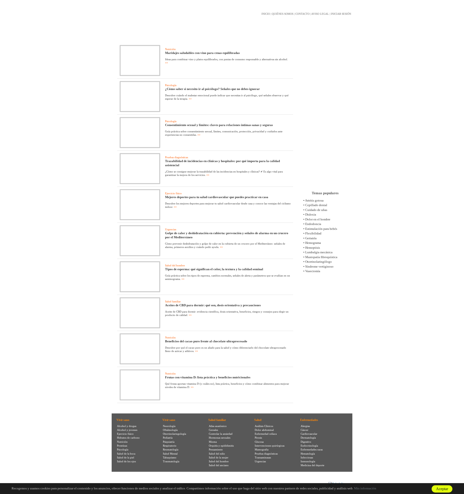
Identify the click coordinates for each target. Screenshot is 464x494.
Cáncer (304, 429)
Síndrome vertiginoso (319, 266)
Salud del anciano (219, 465)
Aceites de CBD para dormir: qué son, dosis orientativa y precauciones (213, 305)
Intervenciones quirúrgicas (269, 445)
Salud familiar (173, 301)
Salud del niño (217, 453)
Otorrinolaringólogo (318, 261)
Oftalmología (170, 429)
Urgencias (170, 229)
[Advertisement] (325, 111)
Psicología (170, 85)
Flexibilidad (313, 233)
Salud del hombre (175, 265)
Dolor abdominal (264, 429)
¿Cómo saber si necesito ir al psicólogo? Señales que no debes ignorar (212, 89)
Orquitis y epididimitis (221, 445)
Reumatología (170, 449)
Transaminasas (263, 457)
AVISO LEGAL (320, 13)
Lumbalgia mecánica (319, 252)
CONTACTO (302, 13)
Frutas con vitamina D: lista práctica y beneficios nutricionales (207, 377)
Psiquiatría (168, 441)
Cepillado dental (316, 205)
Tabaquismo (169, 457)
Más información (365, 488)
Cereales (213, 429)
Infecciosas (307, 457)
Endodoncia (313, 224)
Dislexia (310, 214)
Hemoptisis (312, 247)
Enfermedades (309, 420)
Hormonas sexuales (219, 437)
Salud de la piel (125, 457)
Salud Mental (170, 453)
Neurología (169, 426)
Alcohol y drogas (126, 426)
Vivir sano (122, 420)
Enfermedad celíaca (266, 433)
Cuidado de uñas (316, 210)
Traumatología (171, 461)
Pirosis (258, 437)
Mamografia (261, 449)
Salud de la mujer (218, 457)
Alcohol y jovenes (127, 429)
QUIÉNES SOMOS (282, 13)
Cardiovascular (309, 433)
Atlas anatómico (218, 426)
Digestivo (306, 441)
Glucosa (259, 441)
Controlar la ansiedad (220, 433)
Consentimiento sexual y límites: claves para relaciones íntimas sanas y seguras (219, 125)
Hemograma (313, 243)
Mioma (213, 441)
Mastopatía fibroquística (321, 257)
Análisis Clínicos (264, 426)
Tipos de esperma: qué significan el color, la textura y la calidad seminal (214, 269)
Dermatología (308, 437)
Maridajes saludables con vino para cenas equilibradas (202, 53)
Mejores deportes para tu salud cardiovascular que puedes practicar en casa (216, 197)
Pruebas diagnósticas (176, 157)
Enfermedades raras (312, 449)
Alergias (305, 426)
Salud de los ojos (126, 461)
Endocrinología (309, 445)
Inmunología (308, 461)
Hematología (308, 453)
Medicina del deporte (312, 465)
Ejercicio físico (173, 193)
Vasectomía (312, 271)
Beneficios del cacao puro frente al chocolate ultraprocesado (206, 341)
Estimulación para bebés (321, 229)
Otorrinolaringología (174, 433)
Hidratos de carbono (128, 437)
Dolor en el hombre (317, 219)
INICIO (265, 13)
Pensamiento (216, 449)
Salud (257, 420)
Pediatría (168, 437)
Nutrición (170, 49)
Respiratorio (169, 445)
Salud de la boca (126, 453)
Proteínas (122, 445)
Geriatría (311, 238)
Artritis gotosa (314, 200)
